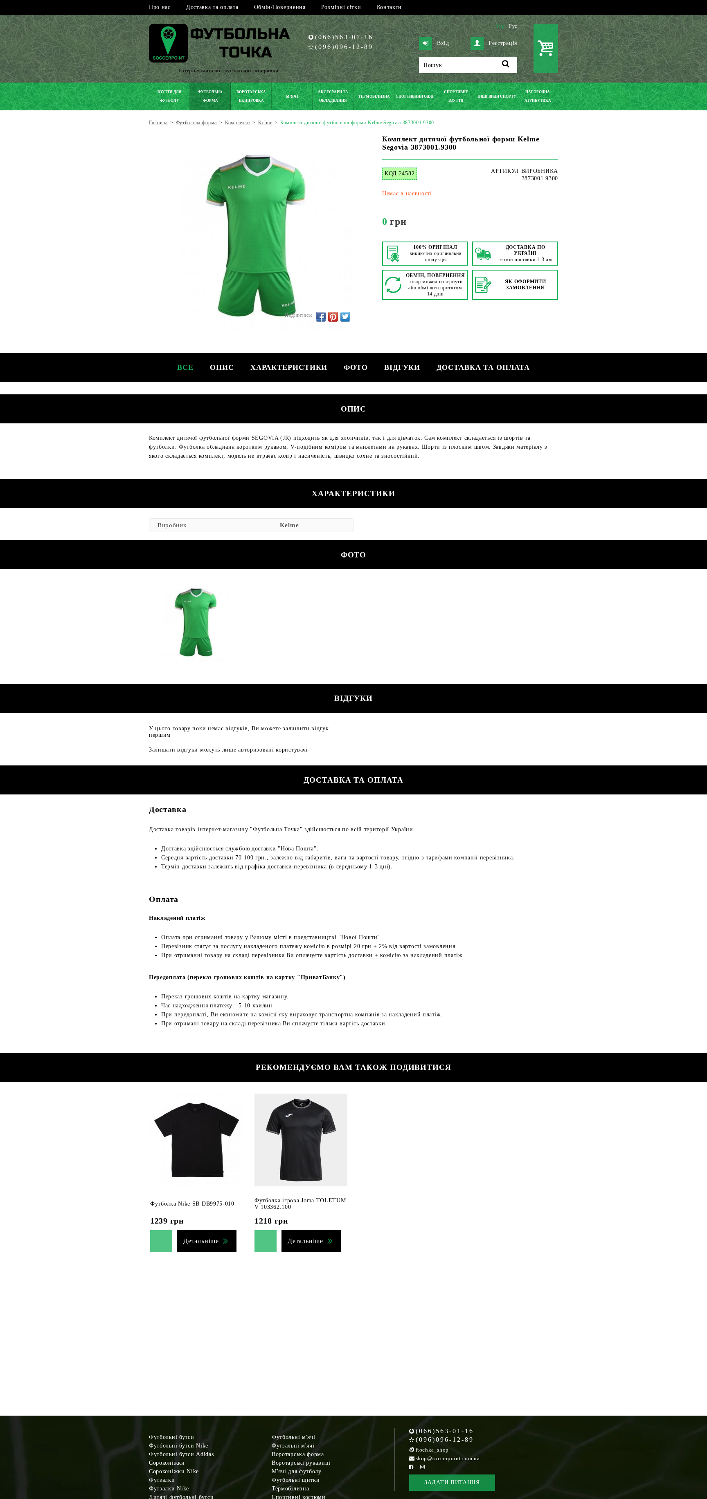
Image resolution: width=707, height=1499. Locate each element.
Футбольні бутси (171, 1437)
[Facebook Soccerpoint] (411, 1467)
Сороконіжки (167, 1463)
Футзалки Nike (169, 1489)
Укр (500, 26)
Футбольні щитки (296, 1480)
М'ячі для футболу (297, 1471)
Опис (222, 367)
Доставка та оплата (212, 7)
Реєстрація (503, 43)
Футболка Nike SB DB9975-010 (192, 1204)
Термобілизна (290, 1489)
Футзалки (162, 1480)
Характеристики (289, 367)
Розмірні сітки (341, 7)
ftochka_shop (432, 1450)
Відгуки (402, 367)
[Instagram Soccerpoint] (422, 1467)
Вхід (443, 43)
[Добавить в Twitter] (345, 317)
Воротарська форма (298, 1454)
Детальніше (201, 1240)
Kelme (289, 525)
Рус (513, 26)
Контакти (389, 7)
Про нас (160, 7)
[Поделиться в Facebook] (321, 317)
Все (185, 367)
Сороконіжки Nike (174, 1471)
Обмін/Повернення (280, 7)
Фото (356, 367)
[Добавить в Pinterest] (333, 317)
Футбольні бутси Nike (178, 1446)
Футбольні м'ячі (293, 1437)
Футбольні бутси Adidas (181, 1454)
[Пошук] (506, 65)
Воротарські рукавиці (301, 1463)
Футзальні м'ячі (293, 1446)
